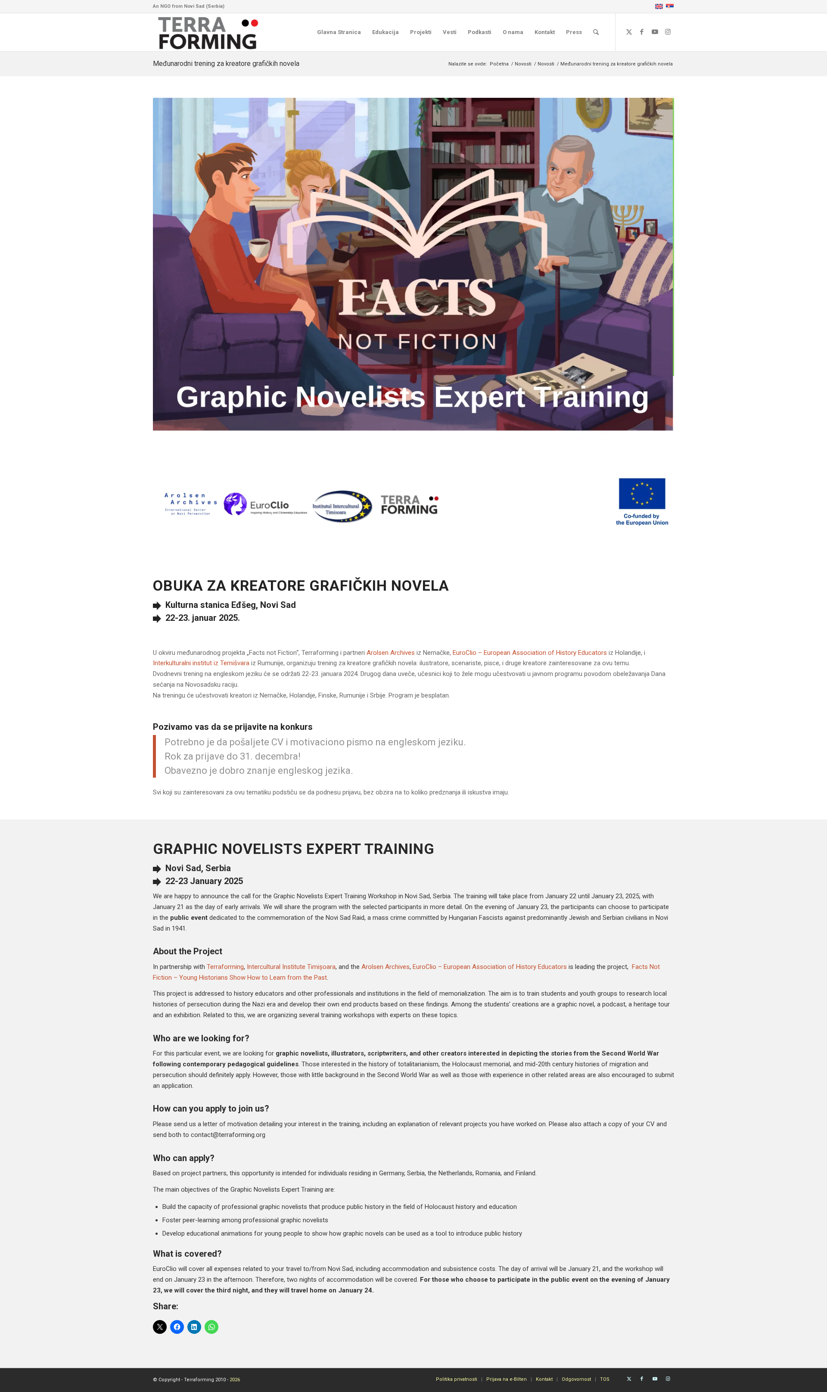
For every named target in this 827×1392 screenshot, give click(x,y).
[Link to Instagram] (667, 31)
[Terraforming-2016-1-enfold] (208, 32)
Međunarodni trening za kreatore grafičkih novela (226, 63)
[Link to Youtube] (654, 31)
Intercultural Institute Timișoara (291, 967)
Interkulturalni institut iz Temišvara (201, 663)
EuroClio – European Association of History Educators (490, 967)
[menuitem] (339, 32)
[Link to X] (628, 31)
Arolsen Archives (385, 967)
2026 (235, 1380)
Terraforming (225, 967)
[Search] (596, 32)
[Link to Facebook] (641, 31)
